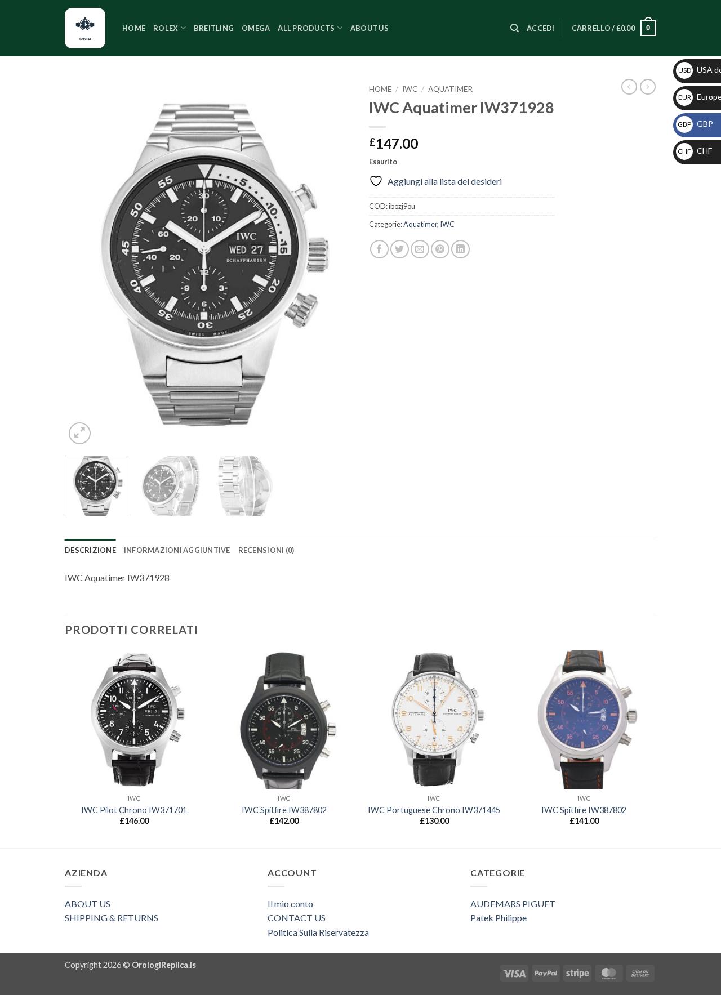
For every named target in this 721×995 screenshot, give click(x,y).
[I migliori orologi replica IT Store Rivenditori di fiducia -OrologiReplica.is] (85, 28)
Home (133, 28)
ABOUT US (87, 903)
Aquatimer (450, 88)
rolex (165, 28)
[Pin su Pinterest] (440, 249)
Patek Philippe (498, 917)
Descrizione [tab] (90, 550)
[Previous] (84, 263)
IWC (409, 88)
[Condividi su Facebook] (379, 249)
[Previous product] (648, 87)
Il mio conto (290, 903)
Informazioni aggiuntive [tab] (177, 550)
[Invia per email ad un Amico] (420, 249)
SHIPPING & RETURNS (111, 917)
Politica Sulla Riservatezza (318, 932)
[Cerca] (514, 28)
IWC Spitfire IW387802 (284, 810)
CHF (695, 150)
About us (369, 28)
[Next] (332, 263)
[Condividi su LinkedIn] (460, 249)
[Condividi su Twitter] (399, 249)
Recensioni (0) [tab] (266, 550)
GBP (695, 123)
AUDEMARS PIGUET (512, 903)
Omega (256, 28)
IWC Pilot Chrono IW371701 (134, 810)
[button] (541, 28)
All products (306, 28)
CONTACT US (297, 917)
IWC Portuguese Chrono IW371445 (434, 810)
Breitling (214, 28)
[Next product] (629, 87)
